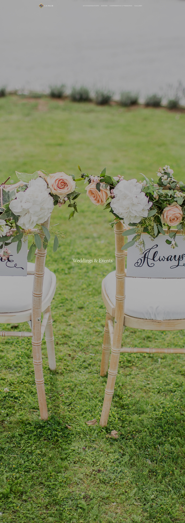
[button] (158, 506)
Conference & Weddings (121, 6)
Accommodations (91, 6)
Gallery (138, 6)
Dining (104, 6)
